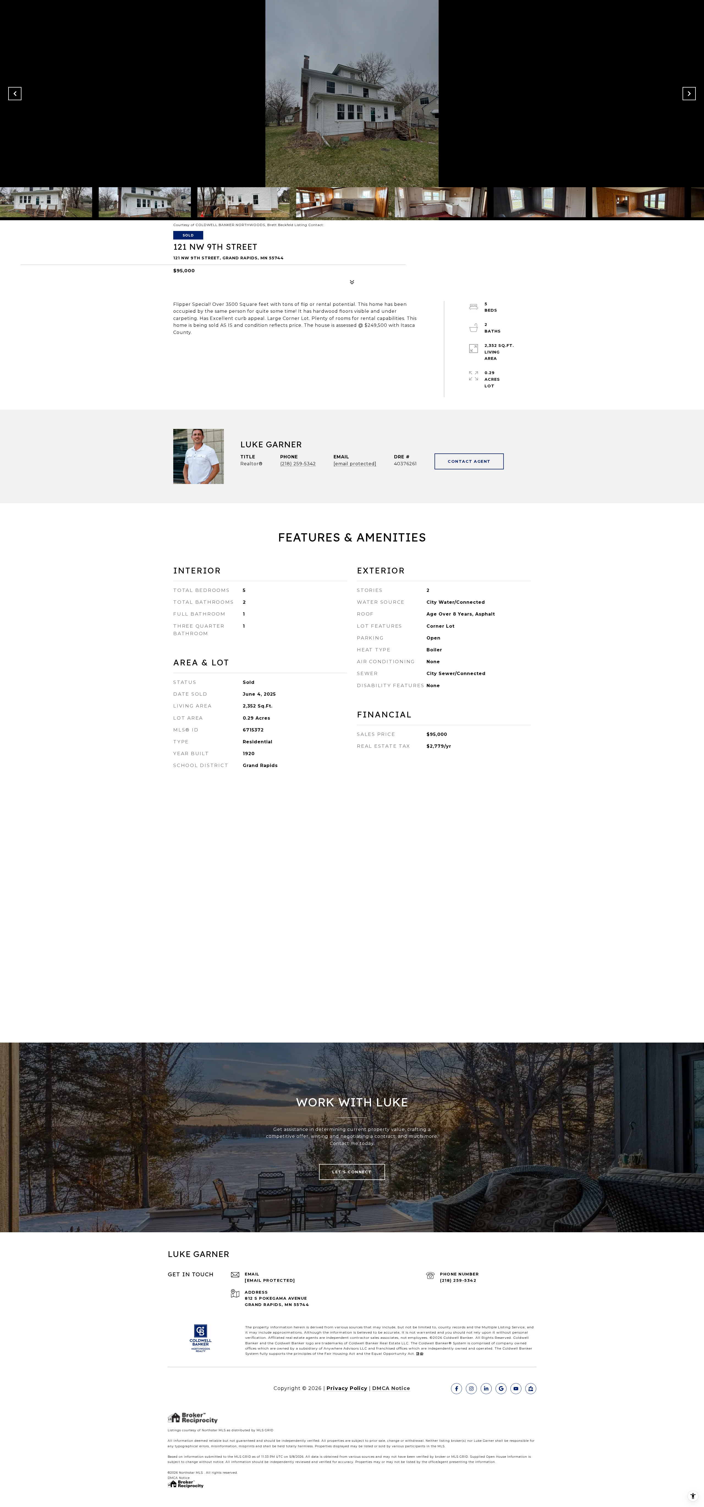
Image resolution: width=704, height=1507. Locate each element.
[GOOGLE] (501, 1388)
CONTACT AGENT (469, 461)
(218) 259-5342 (298, 463)
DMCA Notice (391, 1388)
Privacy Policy (347, 1388)
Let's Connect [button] (352, 1171)
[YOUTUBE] (515, 1388)
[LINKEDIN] (486, 1388)
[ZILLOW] (530, 1388)
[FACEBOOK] (456, 1388)
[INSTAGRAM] (471, 1388)
